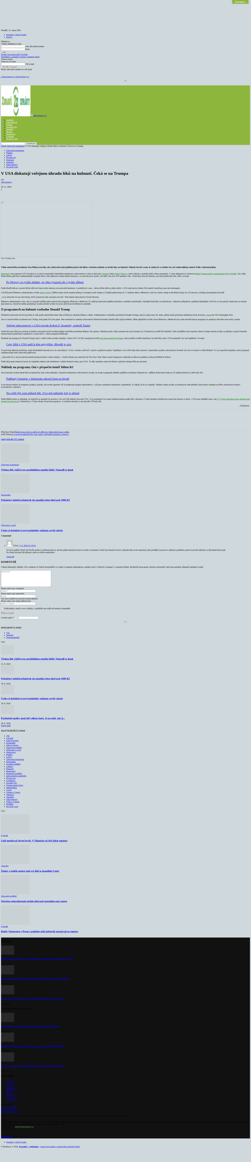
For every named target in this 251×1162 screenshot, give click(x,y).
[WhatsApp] (52, 193)
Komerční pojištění (14, 773)
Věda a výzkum (12, 802)
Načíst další (6, 726)
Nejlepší (9, 635)
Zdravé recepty (12, 740)
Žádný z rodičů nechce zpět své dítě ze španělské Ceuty (30, 871)
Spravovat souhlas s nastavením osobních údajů (60, 1147)
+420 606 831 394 (8, 1109)
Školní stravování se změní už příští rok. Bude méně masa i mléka (42, 432)
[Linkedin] (62, 193)
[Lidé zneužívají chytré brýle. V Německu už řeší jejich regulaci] (15, 833)
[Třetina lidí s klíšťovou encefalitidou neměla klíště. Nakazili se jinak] (15, 462)
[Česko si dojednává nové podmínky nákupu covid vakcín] (15, 523)
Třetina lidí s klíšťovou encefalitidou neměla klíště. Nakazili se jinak (37, 469)
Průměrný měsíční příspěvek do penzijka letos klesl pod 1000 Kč (35, 500)
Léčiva (9, 155)
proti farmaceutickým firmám (111, 338)
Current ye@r (7, 618)
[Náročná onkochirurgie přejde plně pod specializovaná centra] (15, 894)
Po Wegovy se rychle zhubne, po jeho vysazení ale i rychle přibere (45, 282)
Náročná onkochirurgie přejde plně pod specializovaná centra (34, 901)
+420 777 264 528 (8, 1107)
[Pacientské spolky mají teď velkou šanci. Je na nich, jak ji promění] (7, 713)
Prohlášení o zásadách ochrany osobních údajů (20, 57)
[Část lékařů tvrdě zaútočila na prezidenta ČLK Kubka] (7, 1021)
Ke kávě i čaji (12, 139)
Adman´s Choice (13, 792)
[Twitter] (34, 193)
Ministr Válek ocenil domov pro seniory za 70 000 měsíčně (32, 1046)
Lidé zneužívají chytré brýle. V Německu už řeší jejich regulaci (34, 840)
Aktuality (10, 120)
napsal (209, 315)
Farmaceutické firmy (14, 785)
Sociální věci (11, 127)
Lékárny (9, 766)
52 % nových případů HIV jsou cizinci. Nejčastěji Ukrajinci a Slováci (40, 434)
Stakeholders (11, 788)
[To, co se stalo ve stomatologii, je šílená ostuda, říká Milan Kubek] (7, 1061)
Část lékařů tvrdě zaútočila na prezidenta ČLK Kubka (30, 1026)
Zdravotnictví (11, 122)
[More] (71, 193)
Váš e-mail (29, 64)
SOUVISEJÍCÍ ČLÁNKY (12, 439)
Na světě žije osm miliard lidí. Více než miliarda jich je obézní (42, 393)
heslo (27, 49)
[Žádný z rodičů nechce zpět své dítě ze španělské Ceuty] (15, 863)
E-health (9, 738)
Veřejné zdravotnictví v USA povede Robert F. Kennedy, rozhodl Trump (48, 325)
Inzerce (9, 37)
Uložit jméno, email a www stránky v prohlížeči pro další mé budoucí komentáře (37, 608)
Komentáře (10, 743)
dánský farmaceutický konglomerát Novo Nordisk (215, 274)
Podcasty (10, 769)
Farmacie (10, 160)
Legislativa (10, 781)
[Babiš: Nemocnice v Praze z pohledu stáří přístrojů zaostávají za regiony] (15, 924)
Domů (3, 146)
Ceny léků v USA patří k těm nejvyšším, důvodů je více (38, 344)
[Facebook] (24, 193)
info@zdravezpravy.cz (10, 1111)
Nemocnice (11, 752)
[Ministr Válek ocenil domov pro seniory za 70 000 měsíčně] (7, 1041)
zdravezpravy (6, 182)
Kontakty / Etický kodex (16, 35)
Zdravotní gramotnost (16, 146)
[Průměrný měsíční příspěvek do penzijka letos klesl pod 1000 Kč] (15, 492)
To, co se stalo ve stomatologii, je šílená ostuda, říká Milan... (33, 1066)
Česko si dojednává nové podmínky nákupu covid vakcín (32, 530)
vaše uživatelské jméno (34, 46)
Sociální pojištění (13, 764)
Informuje (5, 274)
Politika (9, 125)
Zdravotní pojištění (14, 748)
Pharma (9, 132)
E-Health (10, 136)
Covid (8, 790)
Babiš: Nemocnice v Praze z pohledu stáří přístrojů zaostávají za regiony (39, 931)
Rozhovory (11, 134)
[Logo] (16, 115)
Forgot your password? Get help (14, 54)
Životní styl (11, 157)
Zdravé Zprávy (12, 745)
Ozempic (105, 274)
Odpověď (10, 557)
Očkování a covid (8, 525)
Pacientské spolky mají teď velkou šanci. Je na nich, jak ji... (33, 718)
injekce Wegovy (120, 274)
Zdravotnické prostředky (16, 776)
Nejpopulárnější (12, 637)
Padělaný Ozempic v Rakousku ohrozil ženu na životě (37, 378)
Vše (8, 633)
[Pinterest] (43, 193)
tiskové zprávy (46, 292)
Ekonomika (6, 495)
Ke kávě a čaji (12, 167)
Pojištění (9, 129)
